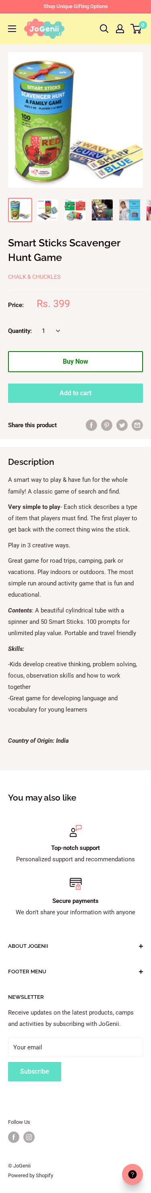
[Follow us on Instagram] (29, 1137)
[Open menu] (12, 28)
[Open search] (104, 28)
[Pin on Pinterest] (106, 425)
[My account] (120, 28)
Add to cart (75, 393)
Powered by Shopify (30, 1175)
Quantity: (20, 331)
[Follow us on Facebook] (13, 1137)
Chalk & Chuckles (34, 276)
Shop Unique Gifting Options (75, 6)
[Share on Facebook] (91, 425)
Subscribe (34, 1071)
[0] (136, 29)
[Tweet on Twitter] (122, 425)
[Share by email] (137, 425)
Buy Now (75, 361)
